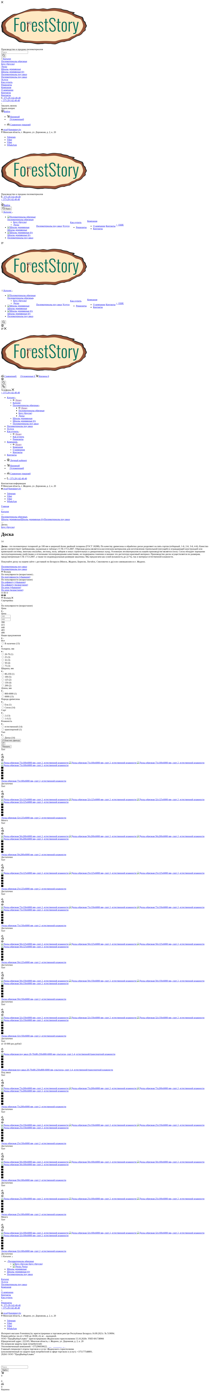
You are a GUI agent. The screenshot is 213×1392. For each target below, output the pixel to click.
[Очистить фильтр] (3, 743)
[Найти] (3, 56)
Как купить (18, 436)
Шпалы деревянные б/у (32, 519)
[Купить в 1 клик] (2, 757)
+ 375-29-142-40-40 (11, 98)
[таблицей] (7, 592)
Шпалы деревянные (11, 519)
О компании (7, 1292)
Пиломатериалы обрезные (31, 410)
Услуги (4, 1282)
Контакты (6, 1295)
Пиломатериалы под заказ (57, 519)
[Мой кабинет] (2, 326)
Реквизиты (6, 1302)
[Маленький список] (2, 595)
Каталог (17, 403)
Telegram (11, 137)
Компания (18, 447)
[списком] (5, 592)
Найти (5, 1370)
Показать (6, 747)
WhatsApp (12, 145)
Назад (18, 400)
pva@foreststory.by (12, 129)
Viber (9, 139)
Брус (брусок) (8, 527)
